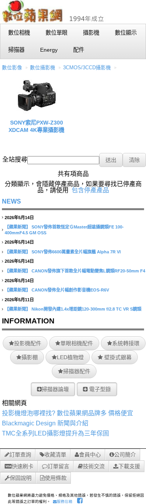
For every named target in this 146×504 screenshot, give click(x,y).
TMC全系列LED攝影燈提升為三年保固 (55, 433)
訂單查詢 (20, 454)
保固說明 (21, 478)
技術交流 (94, 466)
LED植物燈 (70, 357)
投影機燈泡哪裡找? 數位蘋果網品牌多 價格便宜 (67, 413)
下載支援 (129, 466)
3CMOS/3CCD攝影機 (87, 67)
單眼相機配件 (76, 343)
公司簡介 (125, 454)
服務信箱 (64, 501)
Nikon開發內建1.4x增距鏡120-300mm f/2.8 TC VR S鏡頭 (86, 309)
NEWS (11, 201)
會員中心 (90, 454)
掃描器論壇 (55, 389)
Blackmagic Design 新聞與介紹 (45, 423)
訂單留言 (58, 466)
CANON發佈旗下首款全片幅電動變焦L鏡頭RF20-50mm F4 (88, 271)
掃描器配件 (76, 371)
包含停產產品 (90, 190)
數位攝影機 (42, 67)
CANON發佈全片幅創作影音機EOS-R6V (70, 290)
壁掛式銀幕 (117, 357)
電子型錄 (99, 389)
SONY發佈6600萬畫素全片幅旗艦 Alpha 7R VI (76, 251)
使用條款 (56, 478)
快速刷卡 (22, 466)
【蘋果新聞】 (17, 227)
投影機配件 (27, 343)
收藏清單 (55, 454)
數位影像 (12, 67)
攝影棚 (29, 357)
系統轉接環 (125, 343)
